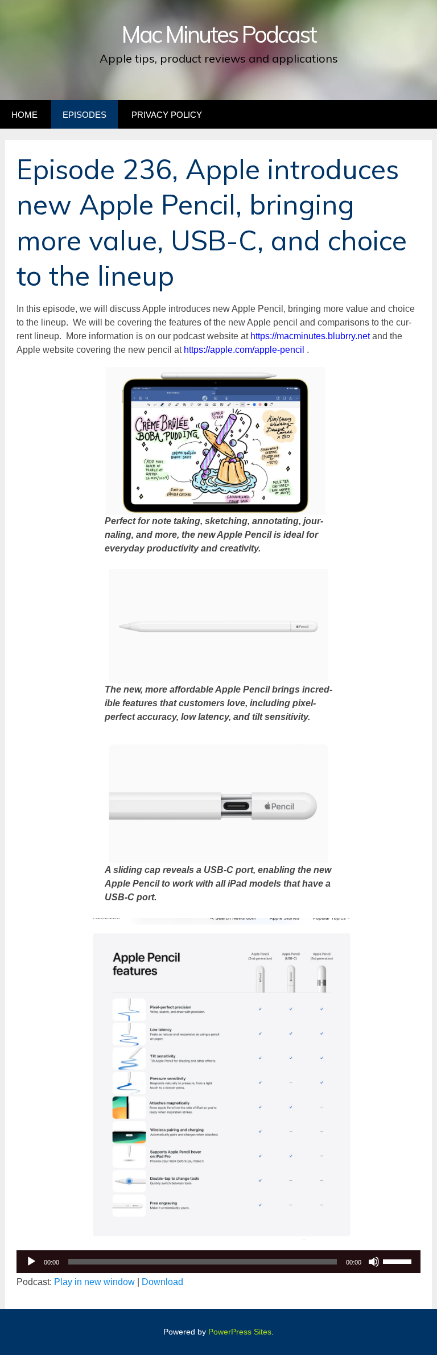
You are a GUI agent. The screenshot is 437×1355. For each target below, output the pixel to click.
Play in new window (94, 1282)
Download (162, 1282)
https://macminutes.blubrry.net (311, 336)
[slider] (399, 1260)
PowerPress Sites (239, 1331)
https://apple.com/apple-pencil (244, 350)
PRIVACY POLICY (166, 115)
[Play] (31, 1261)
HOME (24, 115)
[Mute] (374, 1261)
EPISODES (84, 115)
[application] (218, 1261)
